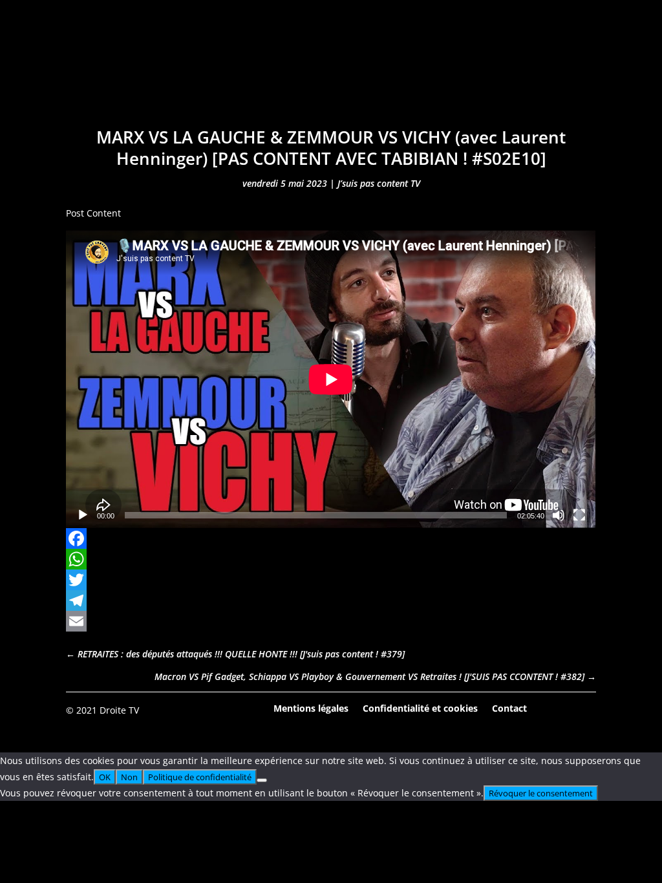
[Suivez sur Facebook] (550, 709)
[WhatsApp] (330, 559)
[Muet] (558, 515)
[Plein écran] (579, 515)
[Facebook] (330, 538)
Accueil (137, 76)
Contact (509, 707)
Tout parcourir (220, 76)
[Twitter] (330, 579)
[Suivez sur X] (585, 709)
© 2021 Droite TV (102, 710)
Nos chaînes (319, 76)
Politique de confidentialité (199, 777)
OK (105, 777)
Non (129, 777)
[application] (330, 379)
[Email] (330, 621)
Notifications (414, 76)
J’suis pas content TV (378, 183)
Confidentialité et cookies (420, 707)
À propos (498, 76)
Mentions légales (310, 707)
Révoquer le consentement (541, 793)
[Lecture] (82, 515)
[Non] (262, 780)
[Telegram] (330, 600)
